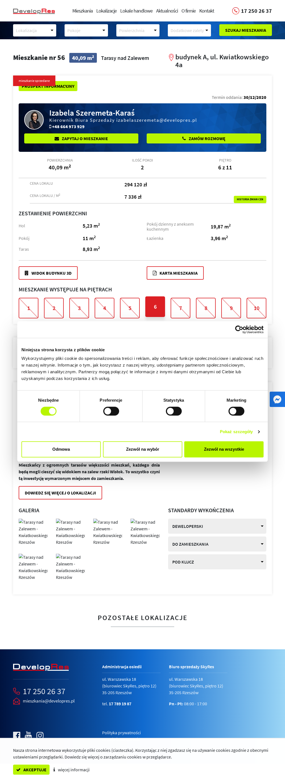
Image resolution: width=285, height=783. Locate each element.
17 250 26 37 (44, 691)
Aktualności (167, 11)
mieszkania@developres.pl (49, 701)
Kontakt (206, 11)
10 (256, 307)
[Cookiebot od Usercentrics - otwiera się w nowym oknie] (239, 329)
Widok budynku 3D (51, 273)
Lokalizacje (106, 11)
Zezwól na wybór (142, 449)
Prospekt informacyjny (48, 86)
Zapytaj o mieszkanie (84, 138)
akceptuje (34, 769)
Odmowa (61, 449)
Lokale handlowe (136, 11)
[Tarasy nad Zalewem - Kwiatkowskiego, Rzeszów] (33, 531)
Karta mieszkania (178, 273)
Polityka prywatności (121, 732)
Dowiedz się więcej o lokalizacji (60, 493)
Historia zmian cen (250, 199)
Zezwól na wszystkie (224, 449)
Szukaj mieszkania (245, 30)
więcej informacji (73, 769)
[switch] (111, 411)
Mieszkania (82, 11)
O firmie (188, 11)
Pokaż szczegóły (236, 431)
